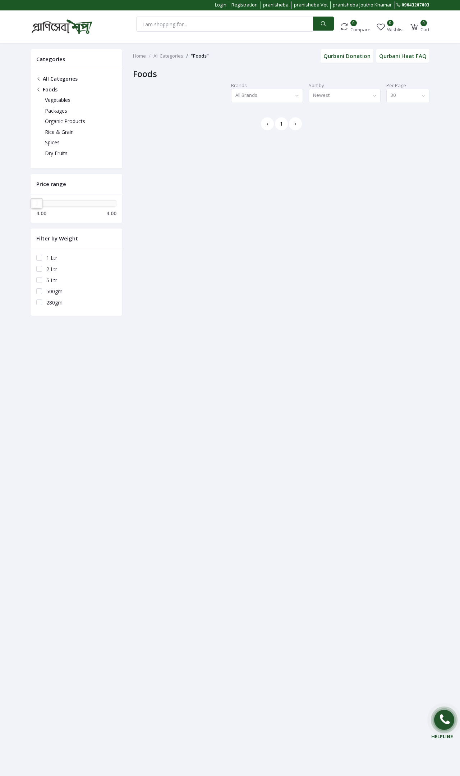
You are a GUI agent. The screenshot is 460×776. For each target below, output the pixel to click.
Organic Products (65, 121)
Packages (56, 110)
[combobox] (267, 96)
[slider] (37, 203)
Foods (49, 89)
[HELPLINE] (444, 720)
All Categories (59, 78)
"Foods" (200, 56)
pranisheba (276, 4)
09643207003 (415, 5)
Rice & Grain (59, 131)
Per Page (396, 85)
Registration (244, 4)
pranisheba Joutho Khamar (362, 4)
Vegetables (57, 99)
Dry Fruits (56, 153)
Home (139, 56)
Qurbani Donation (347, 55)
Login (220, 4)
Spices (52, 142)
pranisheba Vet (311, 4)
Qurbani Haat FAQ (403, 55)
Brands (239, 85)
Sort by (316, 85)
